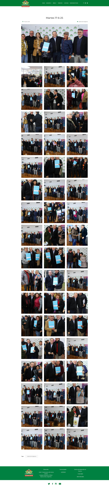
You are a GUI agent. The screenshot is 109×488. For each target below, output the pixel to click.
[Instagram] (87, 3)
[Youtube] (60, 483)
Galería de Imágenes (83, 21)
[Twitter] (85, 3)
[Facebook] (83, 3)
